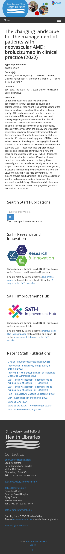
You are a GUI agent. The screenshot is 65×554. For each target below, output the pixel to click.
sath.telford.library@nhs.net (18, 509)
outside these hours (22, 519)
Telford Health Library (15, 487)
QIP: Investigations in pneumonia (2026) (28, 397)
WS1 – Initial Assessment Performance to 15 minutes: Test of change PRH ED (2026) (30, 381)
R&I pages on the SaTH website (30, 281)
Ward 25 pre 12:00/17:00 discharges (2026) (30, 405)
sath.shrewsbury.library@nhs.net (21, 481)
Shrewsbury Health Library (18, 459)
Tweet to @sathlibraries (16, 525)
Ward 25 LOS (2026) (18, 401)
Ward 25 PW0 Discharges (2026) (24, 409)
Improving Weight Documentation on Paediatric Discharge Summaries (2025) (31, 374)
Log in (33, 544)
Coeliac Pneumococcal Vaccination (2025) (29, 361)
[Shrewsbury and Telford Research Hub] (32, 8)
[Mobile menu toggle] (59, 20)
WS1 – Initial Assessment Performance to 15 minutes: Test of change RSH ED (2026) (30, 388)
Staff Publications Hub (36, 541)
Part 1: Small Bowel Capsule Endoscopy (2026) (31, 393)
